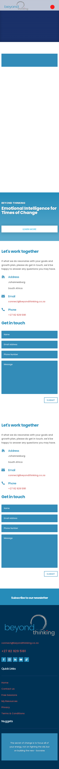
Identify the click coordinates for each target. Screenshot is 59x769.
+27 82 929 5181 (17, 315)
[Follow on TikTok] (26, 659)
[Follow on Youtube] (21, 659)
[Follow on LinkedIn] (15, 659)
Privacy (5, 707)
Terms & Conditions (13, 713)
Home (4, 682)
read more (29, 173)
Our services (29, 31)
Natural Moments (29, 160)
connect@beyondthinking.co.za (26, 301)
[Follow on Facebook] (3, 659)
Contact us (8, 688)
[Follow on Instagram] (9, 659)
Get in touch (29, 21)
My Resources (9, 701)
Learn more (29, 229)
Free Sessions (9, 695)
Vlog (29, 165)
